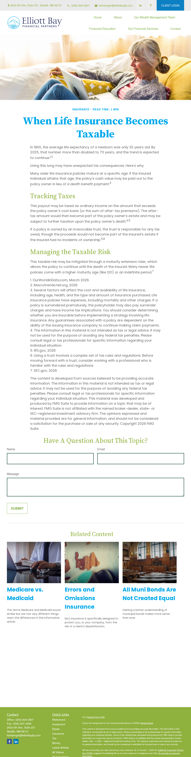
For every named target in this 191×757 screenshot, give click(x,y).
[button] (97, 17)
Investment (58, 724)
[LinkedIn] (140, 5)
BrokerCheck (147, 722)
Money (56, 743)
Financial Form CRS (95, 716)
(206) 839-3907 (80, 5)
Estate (56, 729)
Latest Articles (60, 747)
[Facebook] (150, 5)
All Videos (58, 752)
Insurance (58, 733)
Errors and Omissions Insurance (80, 598)
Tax (54, 738)
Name (11, 449)
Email (101, 449)
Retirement (58, 719)
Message (13, 474)
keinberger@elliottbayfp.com (116, 5)
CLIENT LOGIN (170, 5)
